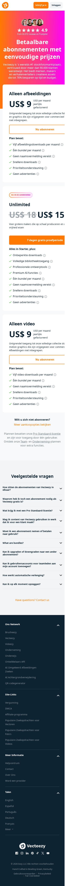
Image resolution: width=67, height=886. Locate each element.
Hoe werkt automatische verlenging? (23, 575)
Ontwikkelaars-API (15, 661)
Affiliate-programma (16, 714)
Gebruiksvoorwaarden (24, 873)
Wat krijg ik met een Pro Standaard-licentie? (28, 510)
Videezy (9, 644)
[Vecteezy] (5, 5)
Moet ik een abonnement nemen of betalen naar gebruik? (27, 532)
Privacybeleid (44, 873)
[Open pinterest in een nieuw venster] (32, 853)
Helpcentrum (12, 763)
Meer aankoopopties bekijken (32, 424)
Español (9, 806)
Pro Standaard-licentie (46, 433)
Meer (8, 829)
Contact (9, 769)
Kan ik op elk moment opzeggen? (21, 584)
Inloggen (56, 5)
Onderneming (41, 441)
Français (9, 823)
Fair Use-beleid (32, 875)
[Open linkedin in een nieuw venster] (27, 853)
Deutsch (9, 817)
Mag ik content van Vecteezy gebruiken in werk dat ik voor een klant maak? (29, 521)
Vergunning (11, 702)
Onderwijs (10, 655)
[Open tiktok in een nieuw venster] (37, 853)
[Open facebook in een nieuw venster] (16, 853)
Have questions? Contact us (32, 600)
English (9, 800)
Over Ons (10, 774)
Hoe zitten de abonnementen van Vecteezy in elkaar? (28, 489)
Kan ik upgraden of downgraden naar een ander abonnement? (30, 553)
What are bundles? (13, 542)
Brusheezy (11, 632)
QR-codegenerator (15, 683)
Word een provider (15, 780)
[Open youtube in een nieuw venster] (48, 853)
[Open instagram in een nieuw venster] (22, 853)
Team (23, 441)
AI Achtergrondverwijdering (20, 677)
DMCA (8, 708)
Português (10, 811)
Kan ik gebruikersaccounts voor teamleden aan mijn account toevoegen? (29, 565)
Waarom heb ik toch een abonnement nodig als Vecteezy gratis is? (29, 500)
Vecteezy (10, 638)
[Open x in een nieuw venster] (42, 853)
